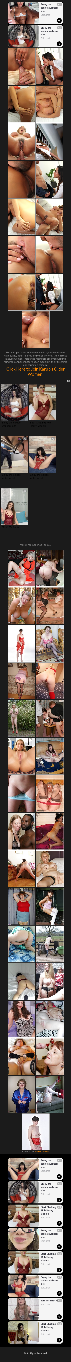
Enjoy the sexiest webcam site (50, 7)
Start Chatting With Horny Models (41, 424)
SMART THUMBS (42, 1151)
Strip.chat (45, 15)
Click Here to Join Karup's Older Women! (35, 371)
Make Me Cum (10, 526)
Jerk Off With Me (50, 1300)
